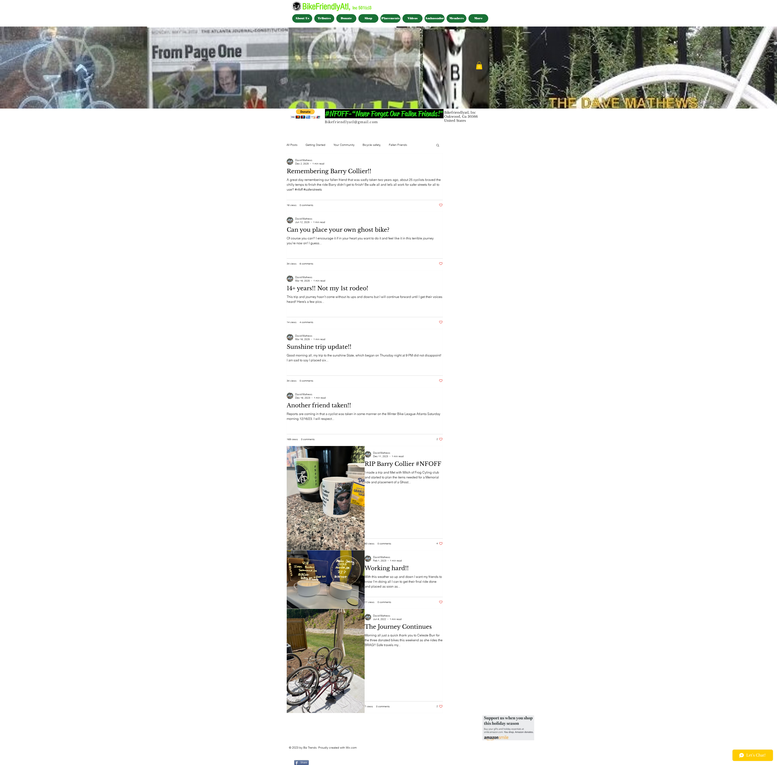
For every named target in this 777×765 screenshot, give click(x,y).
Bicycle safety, (372, 145)
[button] (479, 65)
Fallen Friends (398, 145)
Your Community (344, 145)
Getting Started (315, 145)
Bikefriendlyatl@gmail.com (351, 122)
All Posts (292, 145)
